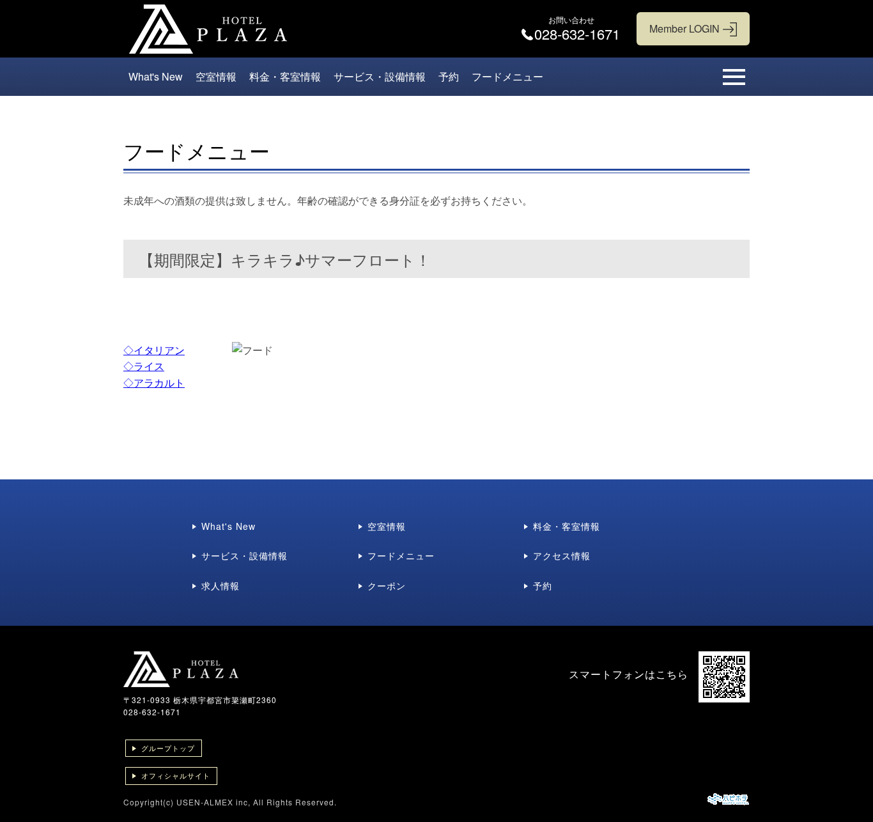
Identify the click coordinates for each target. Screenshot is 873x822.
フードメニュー (507, 76)
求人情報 (220, 585)
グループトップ (168, 748)
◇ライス (143, 366)
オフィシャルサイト (175, 775)
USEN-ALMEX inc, (213, 801)
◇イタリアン (154, 350)
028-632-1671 (152, 711)
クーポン (386, 585)
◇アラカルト (154, 382)
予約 (448, 76)
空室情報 (216, 76)
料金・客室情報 (285, 76)
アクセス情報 (562, 555)
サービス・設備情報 (380, 76)
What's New (155, 76)
